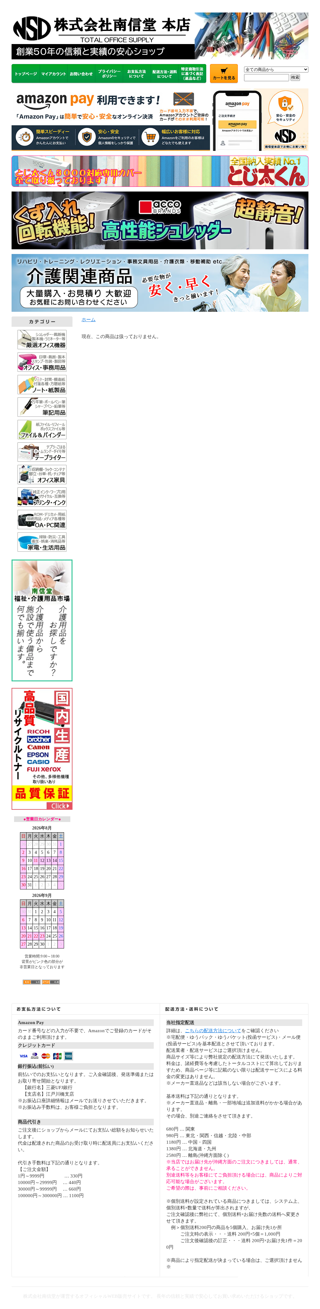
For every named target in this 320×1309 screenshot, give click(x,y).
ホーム (89, 319)
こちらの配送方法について (213, 1030)
